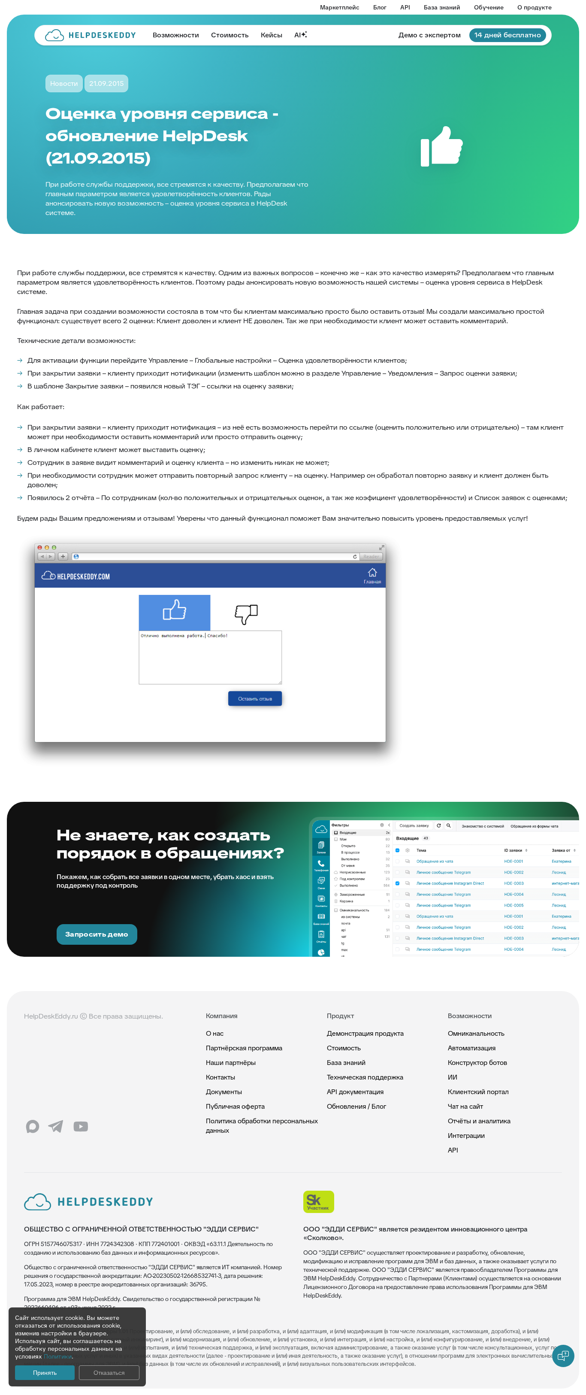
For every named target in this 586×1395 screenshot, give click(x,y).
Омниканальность (476, 1033)
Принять (45, 1372)
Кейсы (271, 34)
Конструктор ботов (477, 1062)
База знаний (442, 7)
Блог (380, 7)
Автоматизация (471, 1047)
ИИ (452, 1077)
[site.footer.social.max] (32, 1126)
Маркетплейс (339, 7)
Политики (58, 1356)
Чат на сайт (465, 1106)
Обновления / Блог (356, 1106)
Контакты (220, 1077)
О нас (215, 1033)
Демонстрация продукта (365, 1033)
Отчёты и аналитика (479, 1120)
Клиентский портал (478, 1091)
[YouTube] (80, 1126)
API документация (355, 1091)
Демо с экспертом (430, 34)
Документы (224, 1091)
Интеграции (466, 1135)
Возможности (176, 34)
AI (297, 34)
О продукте (534, 7)
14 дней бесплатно (507, 34)
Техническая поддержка (365, 1077)
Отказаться (109, 1372)
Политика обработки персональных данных (262, 1125)
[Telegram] (56, 1126)
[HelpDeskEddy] (90, 35)
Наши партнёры (231, 1062)
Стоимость (230, 34)
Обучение (489, 7)
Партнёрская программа (244, 1047)
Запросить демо (96, 934)
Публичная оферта (235, 1106)
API (405, 7)
